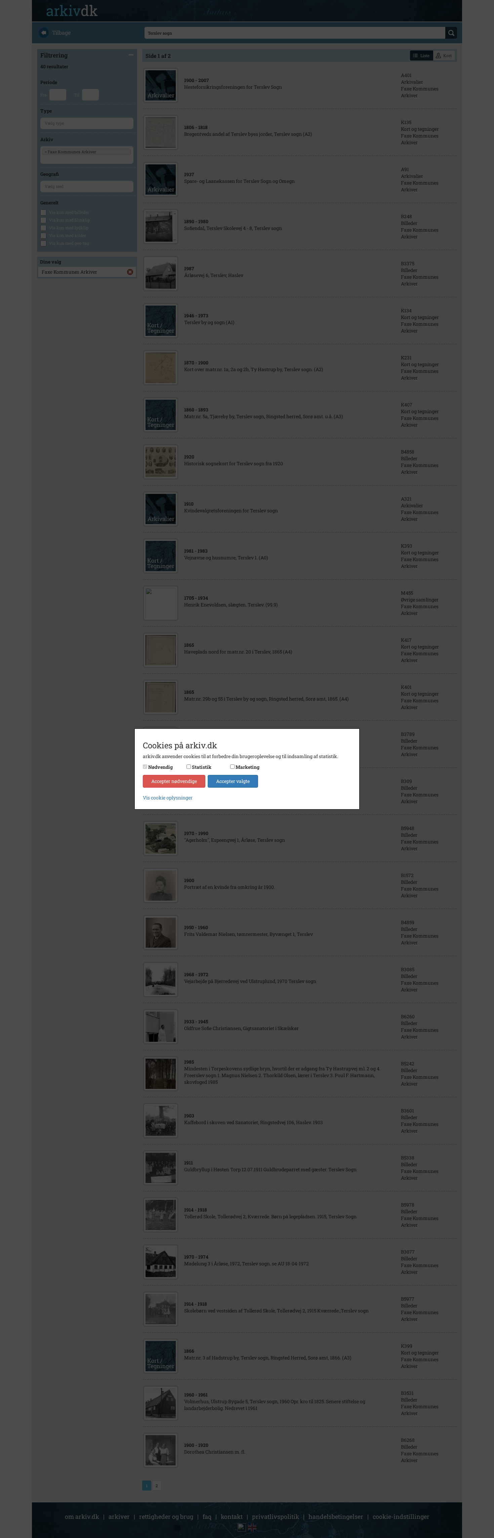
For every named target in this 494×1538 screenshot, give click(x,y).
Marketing (247, 767)
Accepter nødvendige (174, 781)
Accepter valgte (233, 781)
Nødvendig (160, 767)
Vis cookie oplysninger (168, 797)
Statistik (201, 767)
